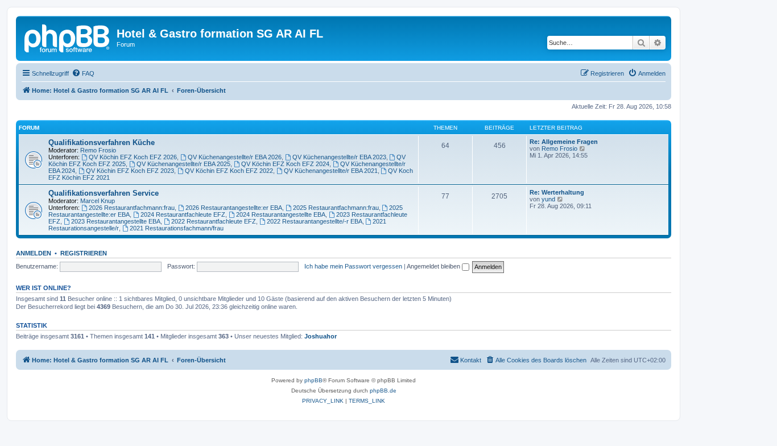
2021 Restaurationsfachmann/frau (177, 228)
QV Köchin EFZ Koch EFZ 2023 (130, 170)
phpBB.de (383, 390)
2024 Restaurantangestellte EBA (280, 214)
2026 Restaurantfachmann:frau (132, 207)
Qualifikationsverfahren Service (103, 193)
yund (548, 199)
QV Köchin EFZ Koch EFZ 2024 (285, 163)
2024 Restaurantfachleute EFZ (182, 214)
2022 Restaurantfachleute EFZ (213, 221)
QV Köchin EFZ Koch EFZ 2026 (133, 157)
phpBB (313, 380)
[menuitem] (83, 73)
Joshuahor (320, 336)
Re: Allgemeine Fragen (564, 141)
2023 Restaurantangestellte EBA (115, 221)
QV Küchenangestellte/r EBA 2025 (183, 163)
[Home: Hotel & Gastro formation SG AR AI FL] (68, 37)
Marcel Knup (97, 200)
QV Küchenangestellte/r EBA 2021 (331, 170)
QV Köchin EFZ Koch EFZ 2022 (229, 170)
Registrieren (83, 253)
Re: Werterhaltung (557, 192)
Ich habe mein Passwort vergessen (353, 266)
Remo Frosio (98, 150)
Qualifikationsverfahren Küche (101, 142)
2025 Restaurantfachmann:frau (336, 207)
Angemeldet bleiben (434, 266)
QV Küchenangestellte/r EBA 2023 (339, 157)
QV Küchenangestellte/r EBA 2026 (235, 157)
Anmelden (33, 253)
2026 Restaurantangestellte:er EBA (233, 207)
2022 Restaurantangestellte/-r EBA (314, 221)
